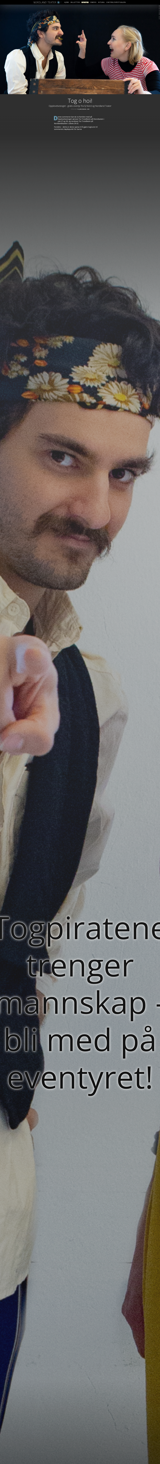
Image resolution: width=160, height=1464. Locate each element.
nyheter (85, 2)
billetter (75, 2)
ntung (101, 2)
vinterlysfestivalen (116, 2)
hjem (66, 2)
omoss (93, 2)
